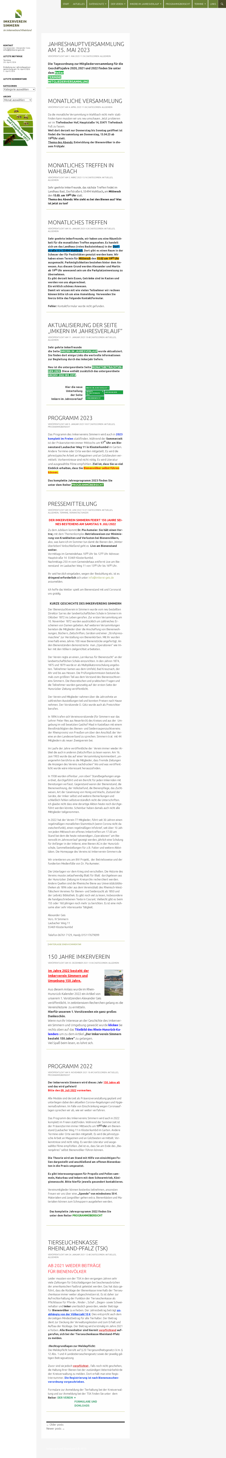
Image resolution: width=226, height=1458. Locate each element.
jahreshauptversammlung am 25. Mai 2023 (86, 47)
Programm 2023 (70, 418)
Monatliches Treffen (77, 222)
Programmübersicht (178, 4)
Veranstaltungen (78, 513)
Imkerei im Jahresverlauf (144, 4)
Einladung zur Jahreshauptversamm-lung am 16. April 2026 (17, 68)
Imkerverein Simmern (15, 23)
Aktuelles (79, 4)
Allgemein (105, 56)
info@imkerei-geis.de (101, 577)
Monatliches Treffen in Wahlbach (81, 168)
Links (213, 4)
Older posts (55, 1424)
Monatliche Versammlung (85, 101)
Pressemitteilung (72, 504)
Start (66, 4)
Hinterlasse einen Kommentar (65, 944)
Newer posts (55, 1428)
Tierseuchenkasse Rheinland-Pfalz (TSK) (78, 1245)
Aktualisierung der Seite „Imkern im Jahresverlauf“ (85, 328)
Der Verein (117, 4)
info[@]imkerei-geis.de (13, 50)
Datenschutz (96, 4)
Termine (198, 4)
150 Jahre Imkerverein (79, 957)
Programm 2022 (70, 1066)
